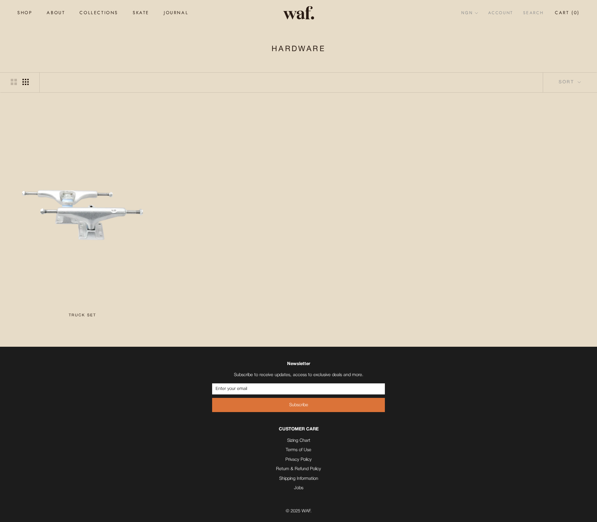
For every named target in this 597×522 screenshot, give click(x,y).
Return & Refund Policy (298, 469)
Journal (176, 12)
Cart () (567, 12)
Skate (141, 12)
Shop (24, 12)
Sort (567, 82)
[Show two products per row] (14, 82)
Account (500, 13)
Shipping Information (298, 479)
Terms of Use (298, 450)
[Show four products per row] (25, 82)
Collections (98, 12)
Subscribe (298, 405)
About (56, 12)
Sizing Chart (298, 440)
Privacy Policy (298, 460)
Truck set (82, 315)
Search (533, 13)
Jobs (298, 488)
